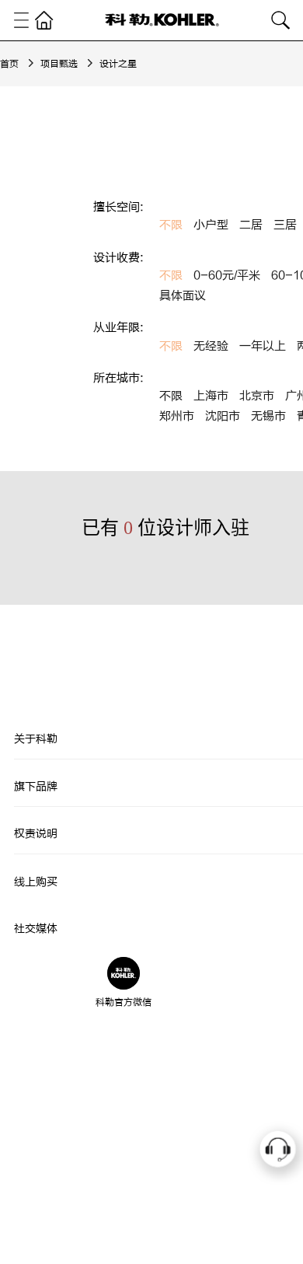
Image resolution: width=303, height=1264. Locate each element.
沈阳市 (222, 416)
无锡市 (268, 416)
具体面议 (182, 295)
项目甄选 (59, 63)
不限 (171, 225)
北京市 (256, 396)
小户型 (210, 225)
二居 (251, 225)
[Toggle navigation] (22, 20)
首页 (9, 63)
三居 (285, 225)
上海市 (210, 396)
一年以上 (262, 346)
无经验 (210, 346)
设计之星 (118, 63)
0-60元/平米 (226, 275)
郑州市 (176, 416)
